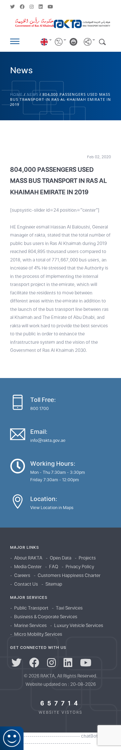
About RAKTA (28, 557)
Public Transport (31, 608)
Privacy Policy (80, 566)
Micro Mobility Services (38, 634)
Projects (87, 557)
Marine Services (30, 625)
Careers (22, 575)
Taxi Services (69, 608)
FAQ (53, 566)
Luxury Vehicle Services (78, 625)
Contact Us (26, 584)
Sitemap (53, 584)
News (32, 94)
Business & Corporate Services (45, 616)
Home (16, 94)
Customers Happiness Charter (69, 575)
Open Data (60, 557)
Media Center (28, 566)
